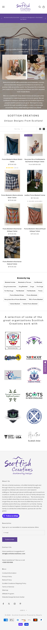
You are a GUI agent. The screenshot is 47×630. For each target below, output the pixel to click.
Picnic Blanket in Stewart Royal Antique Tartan (34, 230)
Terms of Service (8, 587)
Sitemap (5, 590)
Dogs (32, 287)
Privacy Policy (7, 576)
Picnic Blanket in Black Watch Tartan (12, 160)
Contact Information (9, 573)
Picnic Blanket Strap (17, 295)
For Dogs (40, 287)
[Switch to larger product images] (40, 129)
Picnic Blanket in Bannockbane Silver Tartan (12, 196)
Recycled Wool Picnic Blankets (15, 299)
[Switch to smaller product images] (44, 129)
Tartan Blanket (15, 304)
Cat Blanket (38, 282)
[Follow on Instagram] (15, 604)
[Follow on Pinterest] (20, 604)
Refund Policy (7, 580)
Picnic (40, 291)
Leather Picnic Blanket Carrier (34, 195)
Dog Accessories (10, 287)
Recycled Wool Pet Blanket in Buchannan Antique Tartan (35, 160)
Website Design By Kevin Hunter (13, 597)
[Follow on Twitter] (9, 604)
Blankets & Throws (24, 282)
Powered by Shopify (34, 615)
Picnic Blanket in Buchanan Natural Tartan (12, 263)
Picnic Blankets (32, 295)
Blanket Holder (10, 282)
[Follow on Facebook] (3, 604)
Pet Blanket (20, 291)
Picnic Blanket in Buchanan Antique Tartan (12, 230)
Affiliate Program (8, 594)
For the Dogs (8, 291)
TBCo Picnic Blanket (36, 299)
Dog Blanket (23, 287)
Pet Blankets (31, 291)
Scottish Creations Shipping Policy (14, 583)
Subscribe (9, 539)
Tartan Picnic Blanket (30, 304)
